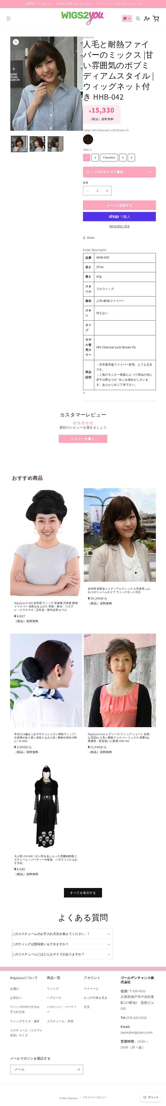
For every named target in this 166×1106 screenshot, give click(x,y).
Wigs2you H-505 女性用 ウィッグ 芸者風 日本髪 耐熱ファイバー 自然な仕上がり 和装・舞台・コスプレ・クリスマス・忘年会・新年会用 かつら (46, 606)
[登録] (78, 1069)
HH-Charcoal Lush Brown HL (88, 139)
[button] (8, 18)
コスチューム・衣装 (60, 1021)
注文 (87, 1007)
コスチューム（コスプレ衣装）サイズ (26, 1032)
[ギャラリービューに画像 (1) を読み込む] (19, 144)
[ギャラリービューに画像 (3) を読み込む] (55, 144)
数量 (85, 182)
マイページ (91, 988)
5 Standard (109, 156)
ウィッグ (53, 988)
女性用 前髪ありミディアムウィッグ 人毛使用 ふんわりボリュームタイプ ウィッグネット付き (119, 590)
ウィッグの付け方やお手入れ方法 (25, 1009)
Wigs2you (73, 1098)
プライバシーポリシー (94, 1097)
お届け (14, 988)
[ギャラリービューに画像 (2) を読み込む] (37, 144)
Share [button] (91, 237)
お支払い (16, 998)
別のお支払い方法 (119, 226)
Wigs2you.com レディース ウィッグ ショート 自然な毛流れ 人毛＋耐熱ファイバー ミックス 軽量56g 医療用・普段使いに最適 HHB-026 (119, 737)
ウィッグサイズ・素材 (25, 1021)
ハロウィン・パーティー (62, 1009)
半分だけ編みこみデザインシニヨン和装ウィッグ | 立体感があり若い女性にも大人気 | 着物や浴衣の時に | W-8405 (45, 737)
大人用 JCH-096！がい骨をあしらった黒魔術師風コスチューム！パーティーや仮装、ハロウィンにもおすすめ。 (46, 860)
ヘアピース (54, 998)
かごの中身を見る (95, 998)
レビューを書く (83, 439)
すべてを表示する (83, 893)
